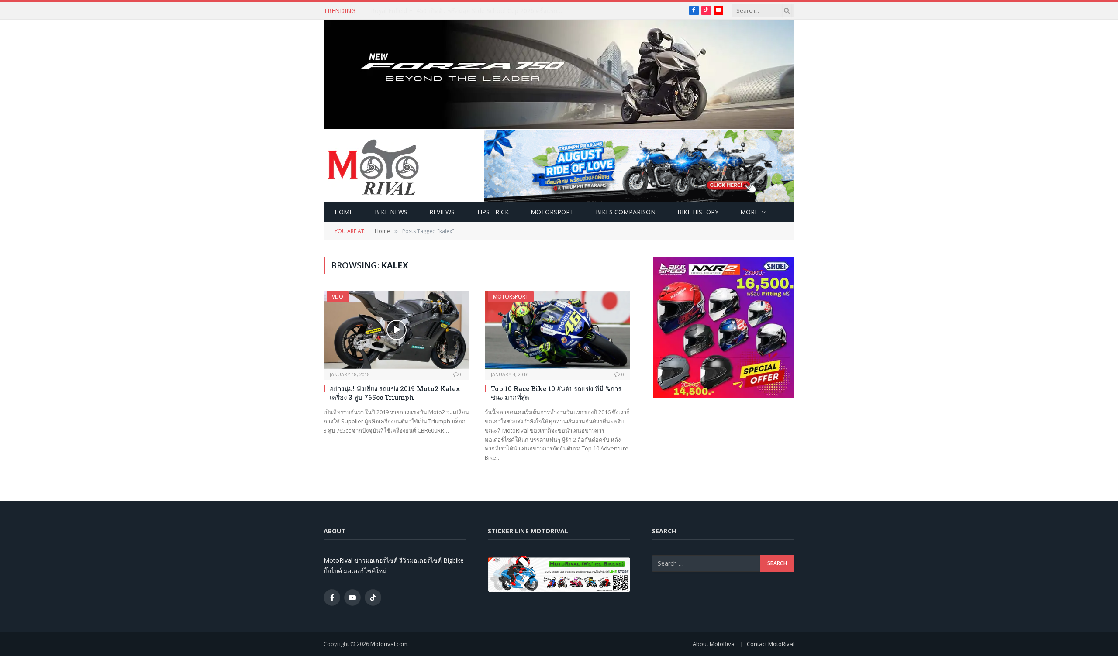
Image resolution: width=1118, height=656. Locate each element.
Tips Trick (492, 212)
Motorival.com (388, 644)
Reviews (442, 212)
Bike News (391, 212)
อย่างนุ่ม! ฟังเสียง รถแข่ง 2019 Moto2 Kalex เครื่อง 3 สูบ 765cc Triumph (395, 393)
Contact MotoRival (770, 644)
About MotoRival (714, 644)
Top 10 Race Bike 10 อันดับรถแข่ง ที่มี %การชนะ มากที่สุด (556, 393)
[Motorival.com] (373, 166)
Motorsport (552, 212)
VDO (337, 296)
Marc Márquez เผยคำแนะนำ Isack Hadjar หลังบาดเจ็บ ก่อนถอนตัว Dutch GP (469, 11)
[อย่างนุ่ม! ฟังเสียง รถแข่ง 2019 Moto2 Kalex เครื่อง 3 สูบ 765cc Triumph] (396, 329)
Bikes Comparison (626, 212)
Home (344, 212)
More (749, 212)
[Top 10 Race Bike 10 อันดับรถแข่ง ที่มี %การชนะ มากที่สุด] (557, 329)
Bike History (697, 212)
